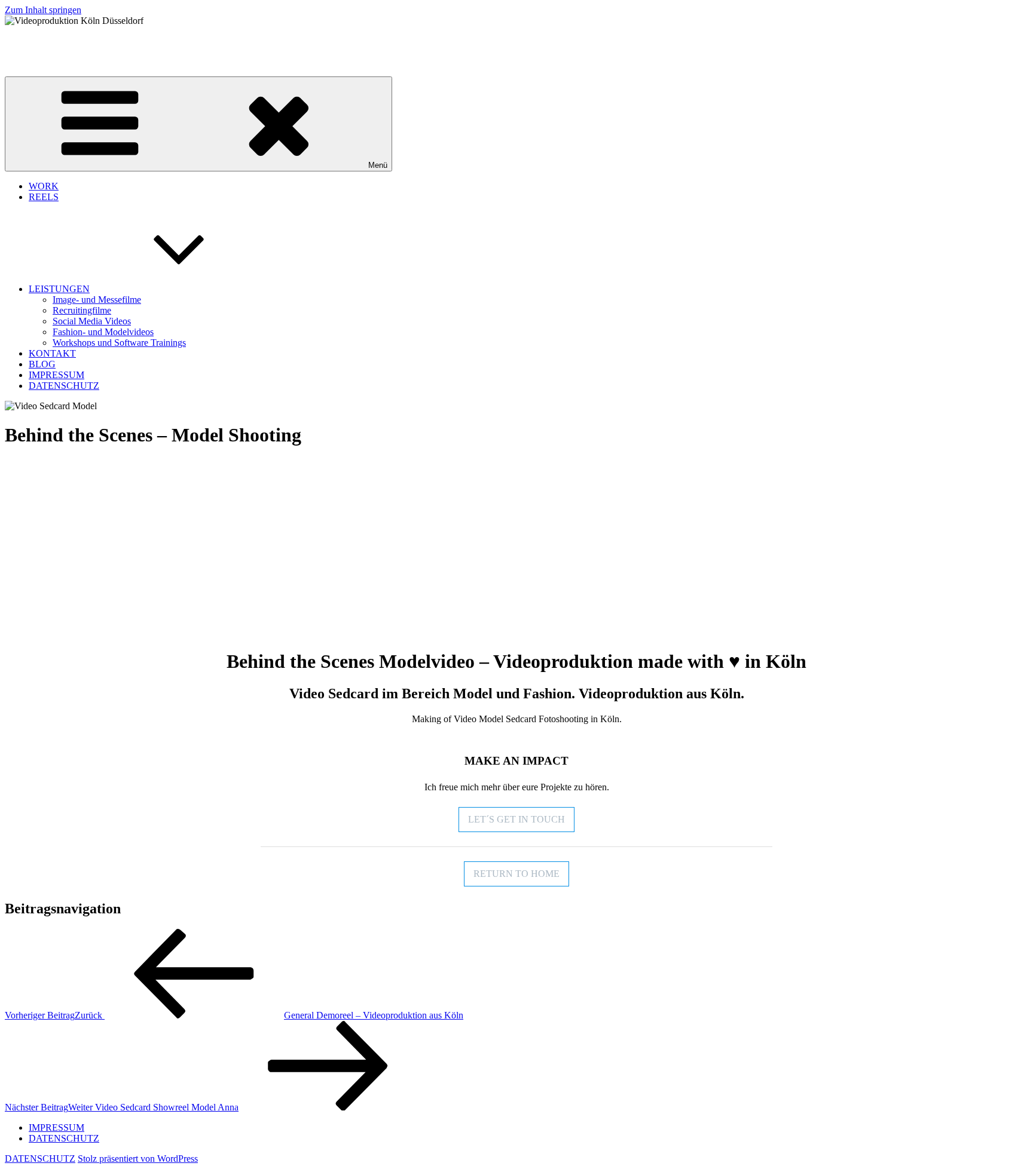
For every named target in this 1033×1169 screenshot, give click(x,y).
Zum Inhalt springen (43, 10)
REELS (44, 197)
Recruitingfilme (82, 310)
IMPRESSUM (56, 375)
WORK (44, 186)
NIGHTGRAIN (35, 41)
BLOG (42, 364)
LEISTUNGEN (59, 289)
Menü (377, 165)
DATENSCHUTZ (64, 386)
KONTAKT (52, 353)
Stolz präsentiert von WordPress (138, 1158)
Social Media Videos (92, 321)
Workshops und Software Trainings (119, 342)
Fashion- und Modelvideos (103, 332)
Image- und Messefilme (97, 299)
